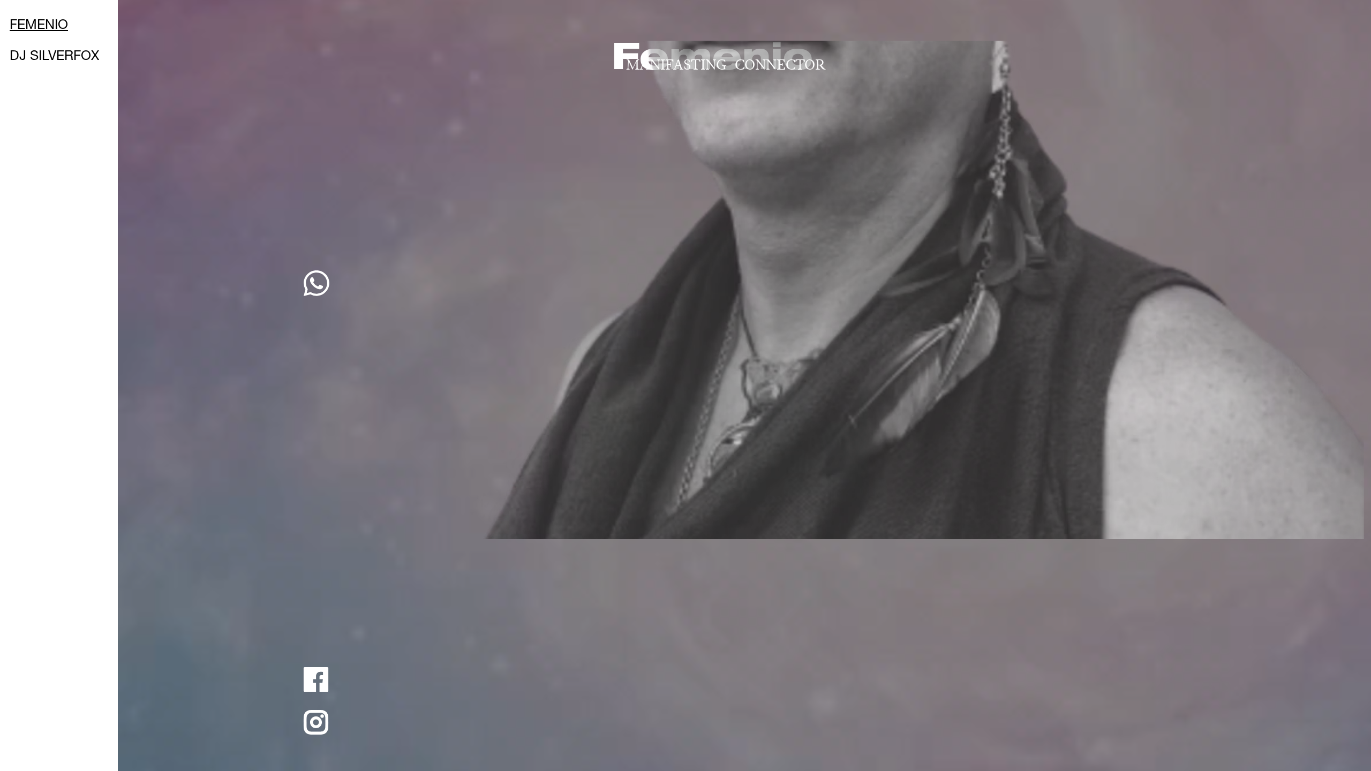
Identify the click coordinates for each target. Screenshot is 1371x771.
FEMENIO (39, 26)
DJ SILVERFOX (54, 57)
